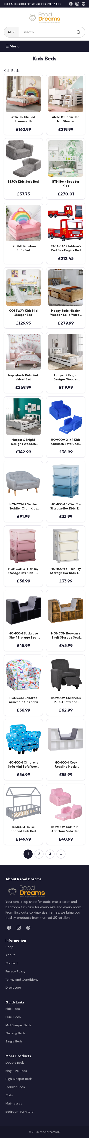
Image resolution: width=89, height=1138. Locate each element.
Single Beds (14, 1041)
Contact (11, 963)
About (10, 955)
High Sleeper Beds (18, 1079)
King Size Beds (16, 1071)
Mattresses (13, 1103)
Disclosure (13, 987)
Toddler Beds (15, 1087)
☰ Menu (12, 46)
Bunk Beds (13, 1017)
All (9, 32)
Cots (9, 1095)
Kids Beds (12, 1009)
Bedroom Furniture (19, 1111)
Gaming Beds (15, 1033)
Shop (9, 947)
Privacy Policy (15, 971)
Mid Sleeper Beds (18, 1025)
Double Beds (14, 1062)
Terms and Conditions (21, 979)
